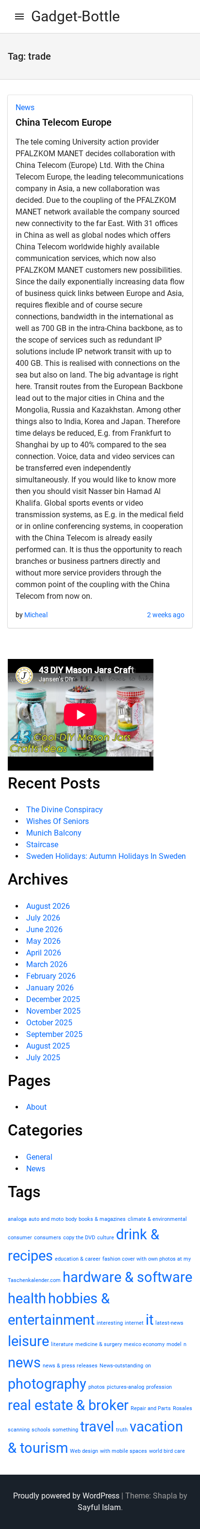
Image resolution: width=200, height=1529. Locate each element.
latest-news (169, 1323)
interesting (110, 1323)
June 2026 (44, 929)
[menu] (19, 16)
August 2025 (48, 1046)
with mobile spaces (123, 1451)
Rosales (182, 1408)
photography (47, 1384)
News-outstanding (121, 1366)
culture (105, 1237)
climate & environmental (157, 1219)
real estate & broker (68, 1405)
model (174, 1344)
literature (62, 1344)
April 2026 (43, 952)
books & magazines (102, 1219)
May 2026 (43, 941)
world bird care (167, 1451)
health (27, 1298)
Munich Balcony (54, 833)
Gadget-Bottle (75, 16)
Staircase (42, 844)
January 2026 (50, 987)
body (71, 1219)
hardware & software (127, 1277)
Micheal (36, 615)
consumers (47, 1237)
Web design (84, 1451)
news (24, 1362)
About (36, 1107)
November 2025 (53, 1011)
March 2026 (46, 964)
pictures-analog (125, 1387)
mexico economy (144, 1344)
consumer (20, 1237)
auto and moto (46, 1219)
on (148, 1366)
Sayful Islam (99, 1507)
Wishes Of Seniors (57, 821)
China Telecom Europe (64, 122)
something (65, 1430)
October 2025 (49, 1022)
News (25, 107)
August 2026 (48, 906)
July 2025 (43, 1057)
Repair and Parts (151, 1408)
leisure (28, 1341)
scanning (19, 1430)
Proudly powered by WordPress (66, 1495)
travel (97, 1426)
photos (96, 1387)
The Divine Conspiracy (64, 809)
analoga (17, 1219)
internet (134, 1323)
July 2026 (43, 917)
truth (122, 1430)
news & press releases (70, 1366)
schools (41, 1430)
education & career (77, 1259)
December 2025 (53, 999)
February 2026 (51, 976)
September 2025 (54, 1034)
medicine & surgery (98, 1344)
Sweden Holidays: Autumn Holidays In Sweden (106, 856)
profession (159, 1387)
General (39, 1157)
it (149, 1320)
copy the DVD (79, 1237)
